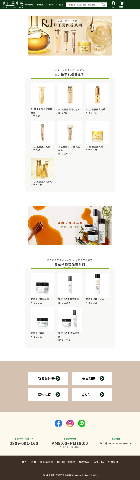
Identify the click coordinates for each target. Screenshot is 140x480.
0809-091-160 (24, 443)
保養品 (52, 4)
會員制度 (88, 378)
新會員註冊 (46, 378)
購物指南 (44, 394)
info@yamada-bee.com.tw (116, 443)
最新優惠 (29, 4)
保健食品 (41, 4)
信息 (61, 4)
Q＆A (86, 394)
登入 (24, 462)
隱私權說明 (46, 462)
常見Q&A (99, 462)
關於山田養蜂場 (66, 462)
